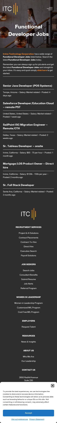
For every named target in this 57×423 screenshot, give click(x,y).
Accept (28, 412)
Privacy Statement (36, 419)
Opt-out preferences (19, 419)
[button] (52, 385)
